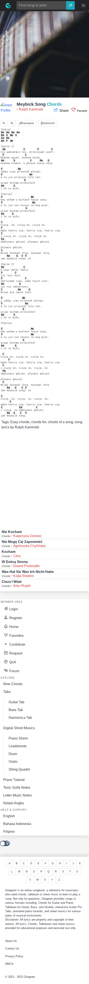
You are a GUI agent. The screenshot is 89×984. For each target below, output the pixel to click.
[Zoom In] (12, 123)
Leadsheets (18, 746)
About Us (11, 941)
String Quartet (19, 769)
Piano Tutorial (14, 780)
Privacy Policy (14, 956)
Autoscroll (48, 123)
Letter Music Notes (17, 795)
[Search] (70, 5)
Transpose (27, 123)
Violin (13, 761)
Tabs (7, 692)
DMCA (9, 963)
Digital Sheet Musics (19, 728)
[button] (83, 5)
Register (15, 618)
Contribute (16, 644)
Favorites (16, 635)
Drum (13, 754)
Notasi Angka (13, 803)
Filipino (9, 831)
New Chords (12, 684)
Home (13, 627)
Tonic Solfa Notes (16, 787)
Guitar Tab (16, 702)
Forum (13, 671)
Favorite (81, 110)
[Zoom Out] (4, 123)
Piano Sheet (18, 738)
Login (13, 609)
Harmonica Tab (20, 717)
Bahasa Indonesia (17, 824)
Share (64, 110)
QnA (12, 662)
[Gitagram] (8, 5)
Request (15, 653)
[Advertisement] (44, 55)
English (9, 816)
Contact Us (12, 948)
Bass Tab (16, 710)
